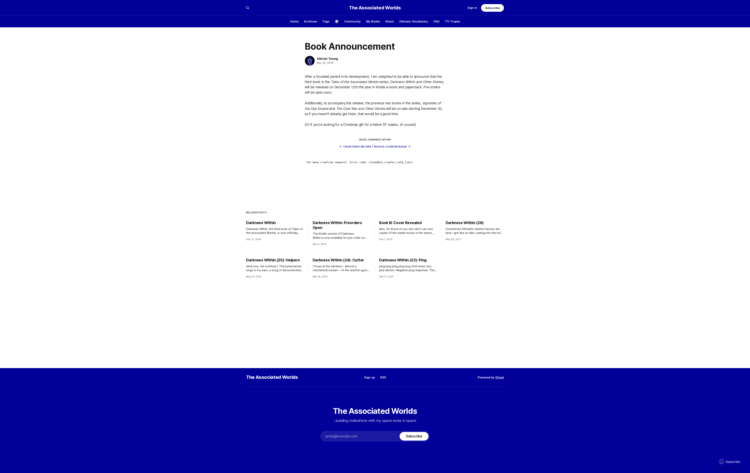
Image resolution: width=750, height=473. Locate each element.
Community (352, 21)
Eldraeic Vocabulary (413, 21)
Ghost (499, 377)
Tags (325, 21)
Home (294, 21)
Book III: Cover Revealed (390, 146)
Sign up (369, 377)
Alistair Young (327, 59)
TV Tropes (452, 21)
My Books (373, 21)
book (363, 139)
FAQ (436, 21)
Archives (310, 21)
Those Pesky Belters (357, 146)
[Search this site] (248, 8)
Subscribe (492, 8)
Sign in (472, 8)
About (389, 21)
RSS (383, 377)
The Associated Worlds (375, 7)
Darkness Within (379, 139)
